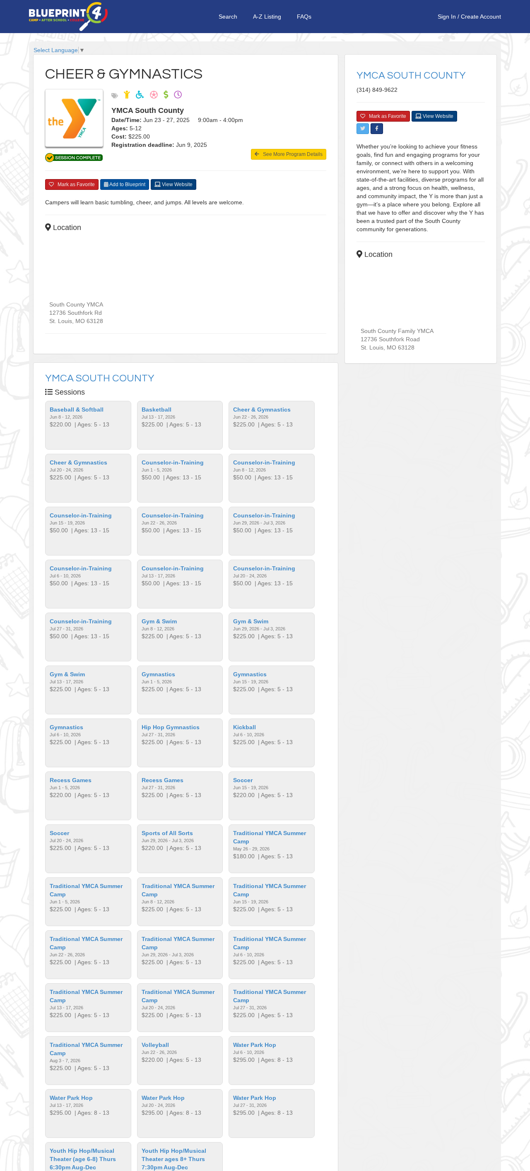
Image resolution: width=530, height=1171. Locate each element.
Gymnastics (158, 674)
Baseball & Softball (77, 409)
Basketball (156, 409)
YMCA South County (99, 378)
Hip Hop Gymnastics (171, 727)
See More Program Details (291, 154)
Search (228, 16)
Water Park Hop (254, 1045)
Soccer (243, 780)
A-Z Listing (267, 16)
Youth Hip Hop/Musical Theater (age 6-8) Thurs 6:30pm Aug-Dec (83, 1159)
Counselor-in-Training (173, 462)
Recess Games (71, 780)
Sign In (447, 16)
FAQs (304, 16)
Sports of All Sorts (167, 833)
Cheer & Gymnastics (262, 409)
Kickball (244, 727)
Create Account (481, 16)
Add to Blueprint (126, 184)
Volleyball (155, 1045)
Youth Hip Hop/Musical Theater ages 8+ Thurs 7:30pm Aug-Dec (174, 1159)
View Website (177, 184)
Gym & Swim (159, 621)
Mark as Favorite (74, 184)
